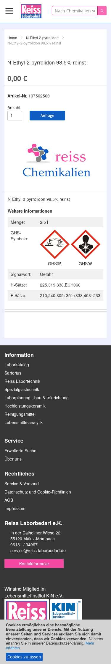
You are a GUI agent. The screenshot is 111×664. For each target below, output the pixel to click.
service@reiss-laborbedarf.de (38, 550)
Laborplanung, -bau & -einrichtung (36, 397)
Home (12, 37)
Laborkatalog (16, 364)
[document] (55, 641)
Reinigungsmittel (20, 414)
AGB (8, 500)
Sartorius (12, 373)
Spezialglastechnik (21, 389)
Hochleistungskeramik (25, 406)
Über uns (13, 459)
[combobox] (75, 10)
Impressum (14, 508)
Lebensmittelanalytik (23, 422)
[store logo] (31, 10)
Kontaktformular (34, 564)
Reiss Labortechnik (22, 381)
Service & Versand (21, 483)
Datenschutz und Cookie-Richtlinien (37, 492)
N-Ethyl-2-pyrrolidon (42, 37)
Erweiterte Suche (20, 450)
